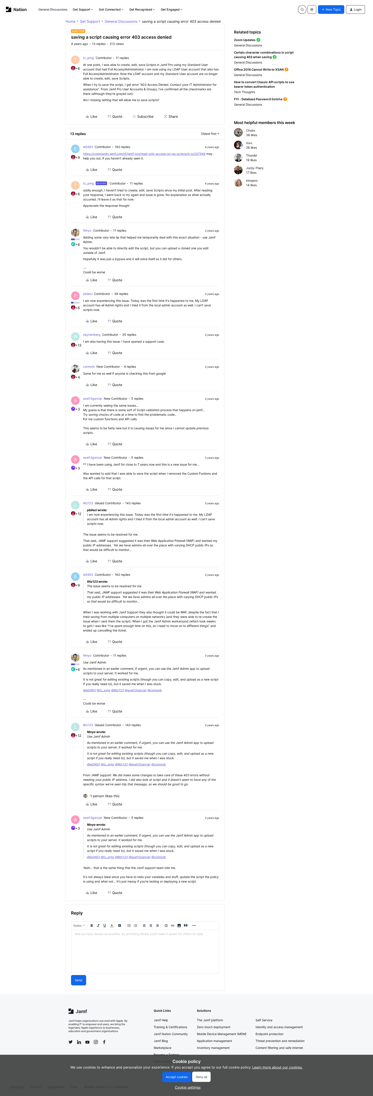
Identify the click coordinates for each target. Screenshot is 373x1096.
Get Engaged (170, 9)
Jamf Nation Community (171, 1034)
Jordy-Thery (255, 168)
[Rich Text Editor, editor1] (145, 951)
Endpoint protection (269, 1034)
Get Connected (109, 9)
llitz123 (88, 503)
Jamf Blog (161, 1041)
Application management (214, 1041)
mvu (249, 143)
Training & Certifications (170, 1027)
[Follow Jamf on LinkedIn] (79, 1042)
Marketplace (162, 1048)
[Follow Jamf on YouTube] (87, 1042)
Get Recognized (140, 9)
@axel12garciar (136, 690)
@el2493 (89, 690)
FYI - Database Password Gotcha (258, 99)
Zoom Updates (245, 40)
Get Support (81, 9)
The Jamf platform (210, 1020)
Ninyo (87, 230)
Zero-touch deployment (213, 1027)
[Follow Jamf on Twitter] (70, 1042)
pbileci (87, 294)
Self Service (264, 1020)
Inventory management (213, 1048)
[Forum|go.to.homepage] (16, 9)
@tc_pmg (103, 690)
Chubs (250, 130)
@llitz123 (117, 690)
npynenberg (91, 334)
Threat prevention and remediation (280, 1041)
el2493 (88, 147)
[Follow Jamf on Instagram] (96, 1042)
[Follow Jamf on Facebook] (104, 1042)
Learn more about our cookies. (277, 1067)
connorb (89, 366)
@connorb (154, 690)
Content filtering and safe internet (279, 1048)
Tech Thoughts (244, 92)
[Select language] (312, 9)
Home (70, 21)
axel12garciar (92, 398)
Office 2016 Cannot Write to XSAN (259, 69)
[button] (331, 9)
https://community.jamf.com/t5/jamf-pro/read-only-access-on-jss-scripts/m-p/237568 (144, 154)
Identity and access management (279, 1027)
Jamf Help (161, 1020)
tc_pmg (88, 58)
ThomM (251, 155)
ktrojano (252, 180)
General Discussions (53, 9)
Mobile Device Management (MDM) (222, 1034)
